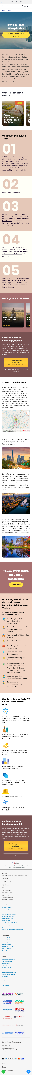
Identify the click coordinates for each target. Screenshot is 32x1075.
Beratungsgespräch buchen (7, 897)
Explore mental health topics (7, 1046)
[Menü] (29, 6)
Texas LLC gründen (6, 948)
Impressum (4, 1067)
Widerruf (3, 1063)
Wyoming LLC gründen (7, 950)
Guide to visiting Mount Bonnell (8, 1048)
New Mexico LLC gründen (7, 946)
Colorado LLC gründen (7, 937)
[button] (28, 1072)
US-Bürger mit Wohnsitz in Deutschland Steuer (12, 929)
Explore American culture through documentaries (11, 1042)
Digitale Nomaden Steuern (8, 967)
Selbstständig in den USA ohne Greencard (11, 922)
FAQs (10, 867)
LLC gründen (5, 965)
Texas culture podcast (6, 1045)
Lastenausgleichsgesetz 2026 (8, 959)
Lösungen (14, 867)
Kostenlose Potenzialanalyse (7, 899)
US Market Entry (21, 867)
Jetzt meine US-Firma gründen (16, 35)
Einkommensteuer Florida (8, 912)
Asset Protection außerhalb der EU (10, 970)
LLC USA (4, 927)
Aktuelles (27, 865)
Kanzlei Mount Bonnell (9, 1070)
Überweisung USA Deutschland (9, 914)
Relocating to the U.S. (6, 1051)
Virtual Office (9, 247)
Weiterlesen (16, 585)
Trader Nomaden (5, 985)
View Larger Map (6, 433)
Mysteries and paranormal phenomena (9, 1041)
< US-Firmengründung (6, 10)
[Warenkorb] (25, 6)
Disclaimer (4, 1069)
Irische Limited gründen (7, 983)
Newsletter (21, 865)
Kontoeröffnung (8, 163)
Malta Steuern (5, 980)
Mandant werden (14, 865)
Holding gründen (5, 978)
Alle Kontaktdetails (5, 895)
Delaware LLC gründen (7, 939)
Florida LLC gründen (6, 942)
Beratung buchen (5, 1)
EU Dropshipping (6, 920)
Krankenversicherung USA (8, 916)
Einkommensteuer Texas (7, 918)
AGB (2, 1066)
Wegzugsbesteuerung (7, 961)
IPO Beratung (5, 976)
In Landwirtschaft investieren (8, 974)
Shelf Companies (6, 963)
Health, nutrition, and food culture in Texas (10, 1049)
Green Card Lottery (6, 909)
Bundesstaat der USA (6, 907)
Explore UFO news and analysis (8, 1044)
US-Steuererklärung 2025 (16, 1)
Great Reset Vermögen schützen (9, 972)
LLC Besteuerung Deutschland (9, 925)
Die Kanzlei (7, 865)
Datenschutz (4, 1064)
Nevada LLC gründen (6, 944)
